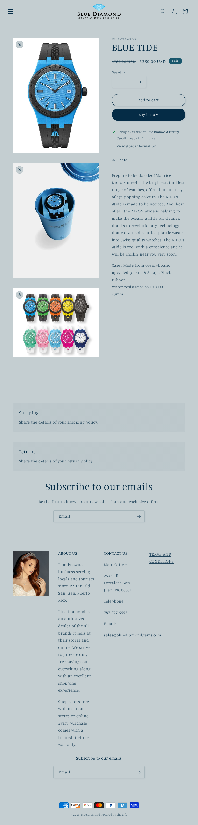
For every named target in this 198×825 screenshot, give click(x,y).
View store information (136, 146)
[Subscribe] (138, 516)
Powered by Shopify (114, 814)
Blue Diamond (91, 814)
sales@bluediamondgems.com (132, 635)
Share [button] (122, 160)
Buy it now (149, 114)
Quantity (118, 72)
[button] (10, 11)
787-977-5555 (115, 612)
